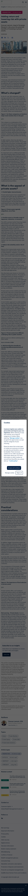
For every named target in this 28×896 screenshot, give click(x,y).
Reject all (19, 473)
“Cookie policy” (13, 461)
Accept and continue (14, 468)
